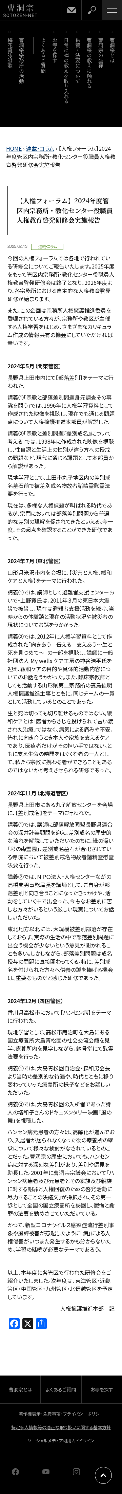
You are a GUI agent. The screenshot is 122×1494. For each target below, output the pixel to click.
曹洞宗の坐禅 (100, 52)
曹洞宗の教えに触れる (89, 63)
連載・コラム (40, 148)
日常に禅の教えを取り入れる (66, 70)
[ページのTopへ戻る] (103, 1475)
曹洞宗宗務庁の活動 (21, 60)
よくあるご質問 (43, 55)
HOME (14, 148)
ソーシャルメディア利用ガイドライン (61, 1440)
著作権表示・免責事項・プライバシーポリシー (61, 1413)
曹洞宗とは (112, 50)
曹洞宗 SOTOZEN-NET (20, 10)
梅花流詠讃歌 (10, 52)
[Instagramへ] (76, 1473)
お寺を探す (54, 50)
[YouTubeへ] (45, 1473)
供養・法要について (77, 60)
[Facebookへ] (15, 1473)
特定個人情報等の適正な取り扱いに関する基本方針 (61, 1427)
